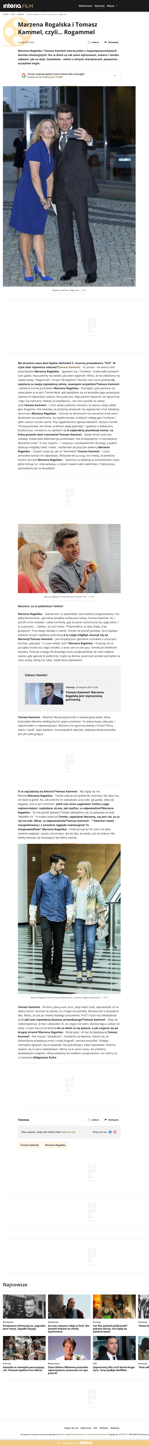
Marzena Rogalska (55, 1145)
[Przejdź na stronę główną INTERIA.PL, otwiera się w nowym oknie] (12, 6)
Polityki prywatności (78, 1434)
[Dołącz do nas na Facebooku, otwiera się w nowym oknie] (110, 1132)
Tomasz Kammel (69, 367)
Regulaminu (61, 1434)
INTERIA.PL (123, 1434)
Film (13, 14)
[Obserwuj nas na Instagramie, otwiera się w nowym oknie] (114, 1132)
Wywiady (20, 14)
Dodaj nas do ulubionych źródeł (56, 77)
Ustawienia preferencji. (97, 1434)
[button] (85, 5)
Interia (6, 14)
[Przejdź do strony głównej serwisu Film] (28, 6)
